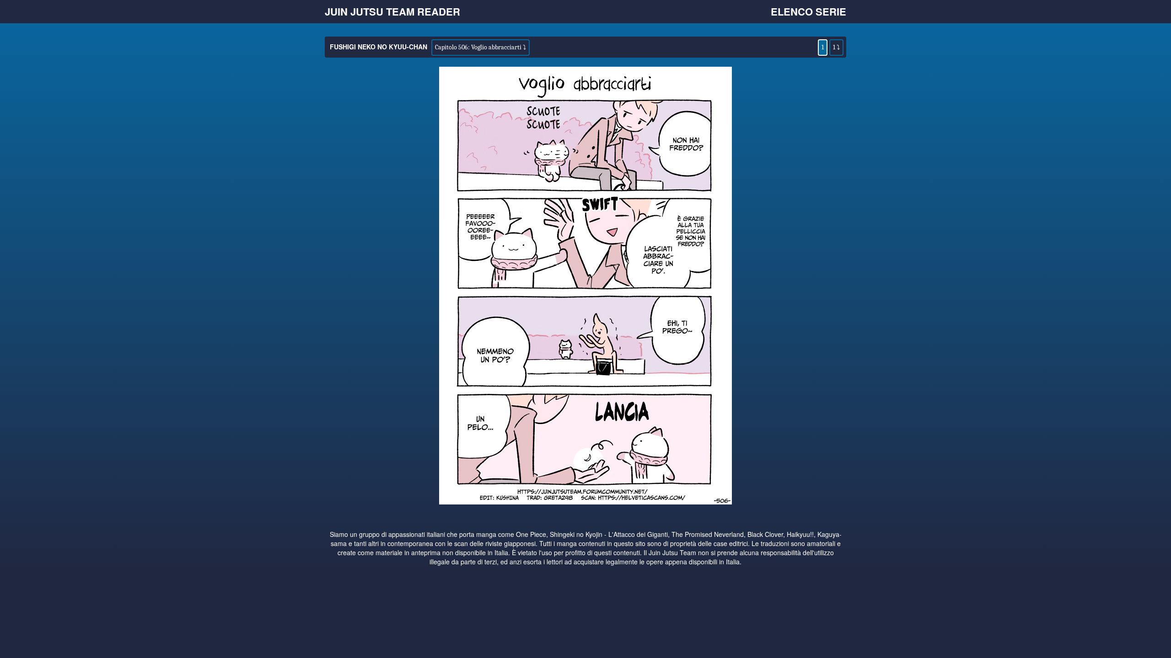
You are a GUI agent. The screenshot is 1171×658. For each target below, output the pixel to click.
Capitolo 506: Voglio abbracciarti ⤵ (480, 47)
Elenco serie (808, 11)
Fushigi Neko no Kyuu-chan (378, 46)
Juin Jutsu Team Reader (392, 11)
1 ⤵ (836, 47)
